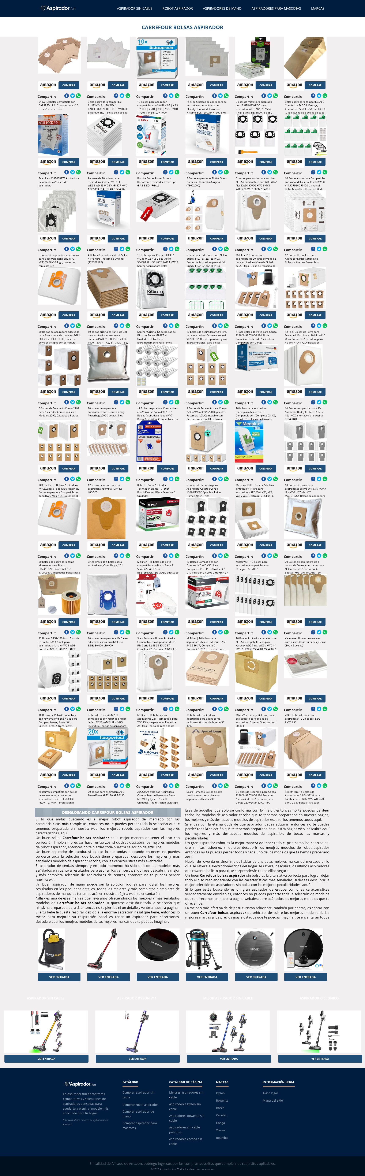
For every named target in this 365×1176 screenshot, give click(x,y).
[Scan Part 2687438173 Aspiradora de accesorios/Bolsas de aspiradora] (59, 135)
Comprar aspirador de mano (138, 1114)
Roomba (222, 1138)
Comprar (68, 85)
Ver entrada (59, 977)
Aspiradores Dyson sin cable (185, 1106)
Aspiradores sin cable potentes (184, 1129)
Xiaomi (221, 1130)
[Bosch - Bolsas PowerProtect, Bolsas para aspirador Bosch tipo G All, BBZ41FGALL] (158, 135)
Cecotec (221, 1115)
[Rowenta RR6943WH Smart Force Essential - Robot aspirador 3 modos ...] (158, 949)
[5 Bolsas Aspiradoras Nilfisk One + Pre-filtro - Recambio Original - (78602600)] (207, 135)
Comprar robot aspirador (140, 1105)
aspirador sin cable (45, 998)
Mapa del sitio (273, 1100)
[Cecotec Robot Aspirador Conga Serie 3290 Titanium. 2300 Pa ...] (305, 949)
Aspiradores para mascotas (276, 8)
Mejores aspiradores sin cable (186, 1095)
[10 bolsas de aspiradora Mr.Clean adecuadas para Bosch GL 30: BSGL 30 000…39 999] (108, 595)
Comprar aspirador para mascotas (140, 1125)
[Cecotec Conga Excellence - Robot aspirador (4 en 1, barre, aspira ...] (256, 949)
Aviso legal (270, 1093)
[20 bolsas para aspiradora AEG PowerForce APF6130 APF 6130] (108, 748)
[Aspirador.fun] (89, 1084)
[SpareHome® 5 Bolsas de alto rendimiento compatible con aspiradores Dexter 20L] (207, 748)
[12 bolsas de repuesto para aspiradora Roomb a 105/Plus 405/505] (108, 441)
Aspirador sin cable (134, 8)
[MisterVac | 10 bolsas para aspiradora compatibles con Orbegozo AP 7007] (256, 518)
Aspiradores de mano (222, 8)
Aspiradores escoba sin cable (185, 1141)
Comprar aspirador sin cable (139, 1095)
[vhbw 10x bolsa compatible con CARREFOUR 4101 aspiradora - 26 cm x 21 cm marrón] (59, 58)
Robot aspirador (177, 8)
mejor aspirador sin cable (228, 998)
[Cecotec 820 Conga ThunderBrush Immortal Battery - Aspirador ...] (108, 949)
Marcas (317, 8)
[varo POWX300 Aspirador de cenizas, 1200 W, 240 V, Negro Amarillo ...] (59, 949)
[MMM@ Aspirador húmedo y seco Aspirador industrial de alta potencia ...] (207, 949)
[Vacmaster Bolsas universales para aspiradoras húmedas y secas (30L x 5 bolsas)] (305, 595)
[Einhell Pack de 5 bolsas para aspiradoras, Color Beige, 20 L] (108, 518)
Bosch (220, 1108)
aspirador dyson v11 (137, 998)
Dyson (220, 1093)
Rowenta (222, 1100)
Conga (220, 1123)
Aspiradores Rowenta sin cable (186, 1118)
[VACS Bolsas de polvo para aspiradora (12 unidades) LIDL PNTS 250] (305, 671)
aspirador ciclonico (319, 998)
